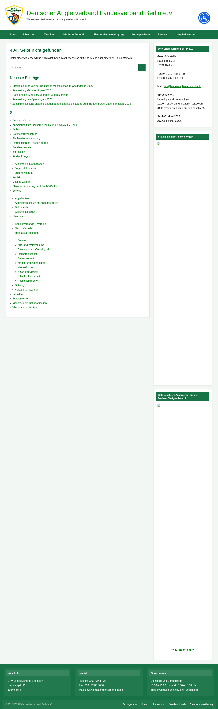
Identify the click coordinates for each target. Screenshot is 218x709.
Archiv (16, 129)
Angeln (22, 240)
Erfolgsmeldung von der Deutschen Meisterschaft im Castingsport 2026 (52, 86)
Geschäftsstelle (23, 228)
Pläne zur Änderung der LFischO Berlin (34, 186)
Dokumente (21, 207)
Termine (49, 34)
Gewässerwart (26, 258)
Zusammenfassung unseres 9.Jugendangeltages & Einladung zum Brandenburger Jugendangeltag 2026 (71, 103)
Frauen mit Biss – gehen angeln (30, 143)
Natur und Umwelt (28, 271)
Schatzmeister (20, 298)
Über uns (28, 34)
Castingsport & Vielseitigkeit (33, 249)
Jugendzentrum (24, 173)
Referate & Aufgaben (27, 232)
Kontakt (16, 177)
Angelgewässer (140, 34)
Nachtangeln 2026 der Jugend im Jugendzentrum (40, 94)
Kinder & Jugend (73, 34)
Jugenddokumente (25, 168)
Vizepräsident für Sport (25, 307)
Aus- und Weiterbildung (31, 245)
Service (16, 190)
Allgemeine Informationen (29, 164)
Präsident (17, 294)
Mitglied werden (186, 34)
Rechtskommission (28, 280)
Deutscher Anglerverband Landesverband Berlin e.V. (100, 12)
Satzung (19, 285)
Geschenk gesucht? (26, 211)
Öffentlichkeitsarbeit (29, 276)
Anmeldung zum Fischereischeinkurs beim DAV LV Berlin (45, 125)
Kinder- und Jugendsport (31, 262)
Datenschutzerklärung (24, 134)
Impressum (18, 151)
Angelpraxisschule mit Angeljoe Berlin (36, 203)
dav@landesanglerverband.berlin (182, 86)
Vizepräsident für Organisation (29, 303)
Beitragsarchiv (130, 704)
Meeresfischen (26, 267)
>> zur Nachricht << (182, 649)
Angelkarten (22, 198)
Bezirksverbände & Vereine (30, 224)
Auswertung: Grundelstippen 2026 (31, 90)
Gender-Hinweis (21, 147)
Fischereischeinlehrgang (109, 34)
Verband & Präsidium (27, 289)
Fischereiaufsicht (27, 254)
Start (13, 34)
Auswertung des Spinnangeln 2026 (32, 99)
